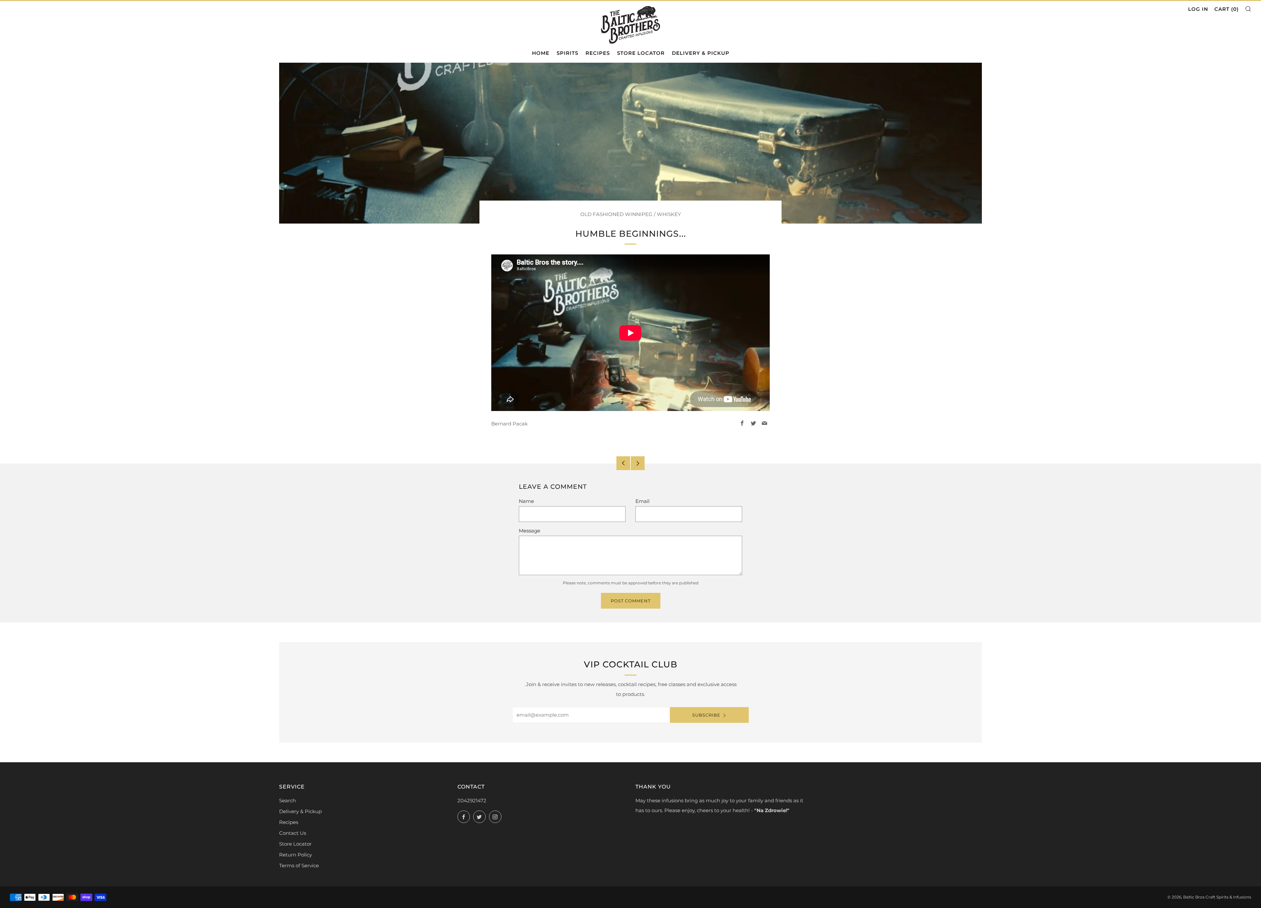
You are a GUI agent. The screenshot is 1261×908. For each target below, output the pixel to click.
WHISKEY (669, 214)
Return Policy (295, 855)
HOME (540, 53)
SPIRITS (567, 53)
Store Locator (295, 844)
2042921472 (471, 800)
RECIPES (598, 53)
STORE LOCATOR (641, 53)
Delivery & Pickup (300, 811)
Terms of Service (299, 865)
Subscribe (706, 715)
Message (529, 531)
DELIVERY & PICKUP (700, 53)
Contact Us (292, 833)
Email (642, 501)
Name (526, 501)
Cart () (1226, 9)
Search (287, 800)
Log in (1198, 9)
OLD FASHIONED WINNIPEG (616, 214)
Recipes (288, 822)
